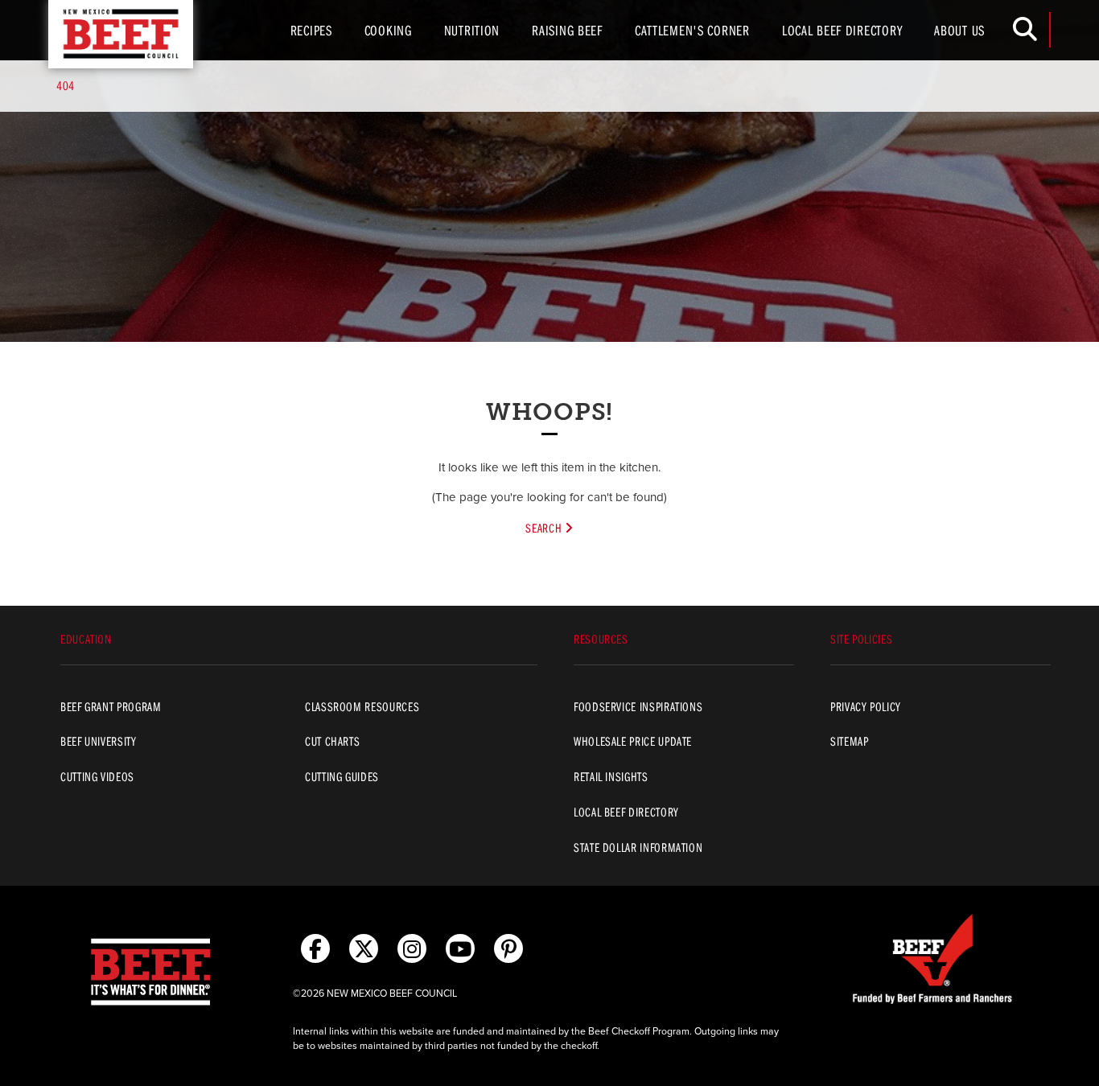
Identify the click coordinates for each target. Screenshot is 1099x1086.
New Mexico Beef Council (120, 34)
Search (544, 528)
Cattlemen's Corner (692, 30)
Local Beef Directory (842, 30)
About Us (959, 30)
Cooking (388, 30)
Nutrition (472, 30)
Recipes (311, 30)
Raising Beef (567, 30)
